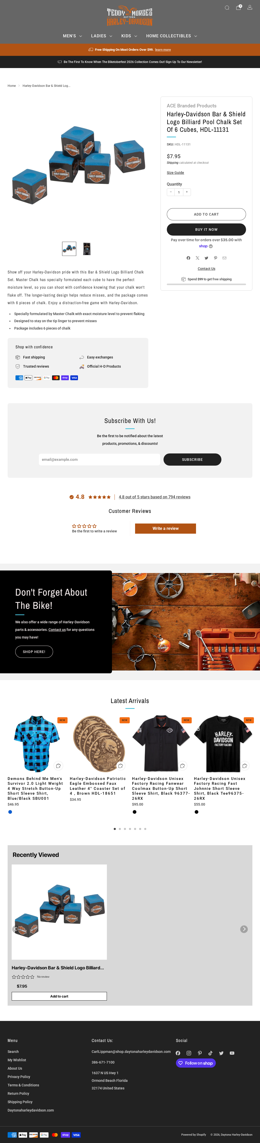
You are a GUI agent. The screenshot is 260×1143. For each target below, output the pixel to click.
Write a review (166, 528)
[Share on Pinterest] (215, 258)
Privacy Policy (19, 1077)
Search (13, 1052)
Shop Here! (34, 652)
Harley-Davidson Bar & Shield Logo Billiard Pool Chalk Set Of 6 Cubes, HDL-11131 (56, 968)
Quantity (174, 184)
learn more (163, 50)
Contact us (57, 630)
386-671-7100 (103, 1062)
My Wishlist (17, 1060)
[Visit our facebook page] (178, 1053)
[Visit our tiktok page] (210, 1053)
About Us (15, 1068)
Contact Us (206, 269)
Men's (69, 36)
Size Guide (175, 173)
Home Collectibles (168, 36)
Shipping (172, 163)
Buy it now (206, 229)
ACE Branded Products (192, 106)
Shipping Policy (20, 1102)
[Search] (227, 7)
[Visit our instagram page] (188, 1053)
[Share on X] (197, 258)
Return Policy (18, 1093)
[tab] (115, 829)
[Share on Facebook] (188, 258)
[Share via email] (224, 258)
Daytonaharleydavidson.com (31, 1110)
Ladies (98, 36)
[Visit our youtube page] (232, 1053)
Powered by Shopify (193, 1134)
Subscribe (192, 460)
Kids (126, 36)
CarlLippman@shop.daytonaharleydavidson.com (131, 1052)
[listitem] (130, 50)
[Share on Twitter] (206, 258)
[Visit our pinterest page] (199, 1053)
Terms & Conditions (23, 1085)
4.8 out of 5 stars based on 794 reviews (154, 497)
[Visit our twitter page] (221, 1053)
